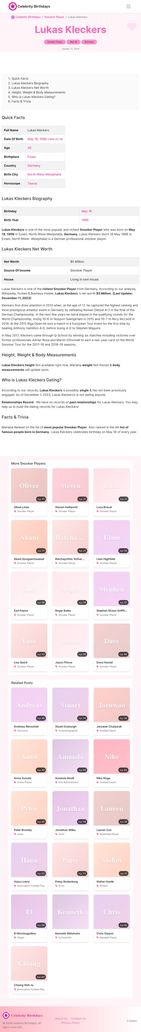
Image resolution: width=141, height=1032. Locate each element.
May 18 (33, 139)
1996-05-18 (55, 139)
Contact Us (78, 1018)
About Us (61, 1018)
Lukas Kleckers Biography (30, 83)
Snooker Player (54, 17)
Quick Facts (20, 78)
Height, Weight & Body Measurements (38, 92)
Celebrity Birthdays (34, 6)
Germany (34, 165)
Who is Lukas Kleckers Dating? (33, 97)
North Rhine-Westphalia (44, 174)
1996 (43, 139)
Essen (32, 157)
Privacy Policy (70, 1022)
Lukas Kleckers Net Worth (30, 87)
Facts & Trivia (21, 101)
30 (29, 148)
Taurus (32, 183)
